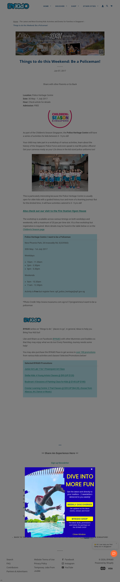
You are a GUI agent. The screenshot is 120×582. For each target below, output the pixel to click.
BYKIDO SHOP (80, 518)
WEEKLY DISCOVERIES (79, 504)
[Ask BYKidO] (114, 553)
